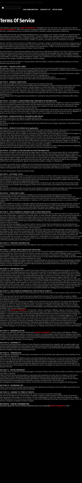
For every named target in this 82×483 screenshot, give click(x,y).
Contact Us (45, 9)
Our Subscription (30, 9)
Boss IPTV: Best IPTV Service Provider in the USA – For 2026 (21, 2)
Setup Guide (57, 9)
